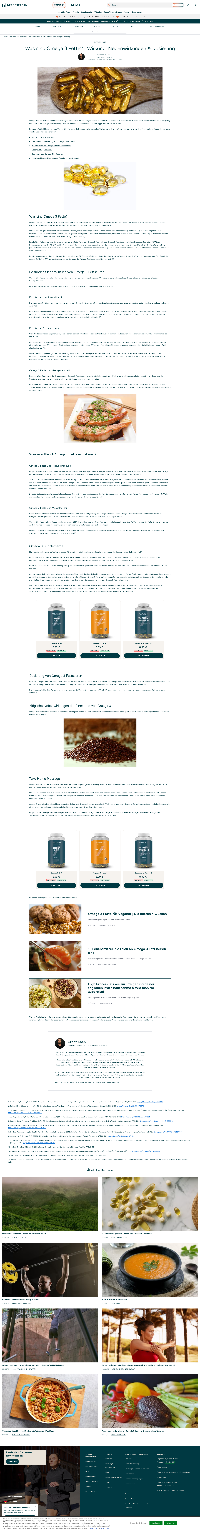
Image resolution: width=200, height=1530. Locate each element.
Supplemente (86, 12)
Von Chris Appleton (21, 1303)
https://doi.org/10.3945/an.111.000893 (145, 1151)
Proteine (108, 1459)
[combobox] (145, 5)
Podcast (134, 26)
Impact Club (161, 1477)
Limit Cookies (156, 1523)
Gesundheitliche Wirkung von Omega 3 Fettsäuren (54, 141)
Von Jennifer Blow (21, 1435)
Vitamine (98, 12)
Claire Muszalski (109, 925)
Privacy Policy (93, 1528)
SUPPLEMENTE (100, 42)
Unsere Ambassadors (157, 26)
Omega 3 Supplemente (42, 150)
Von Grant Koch (104, 57)
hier (86, 1082)
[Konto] (188, 5)
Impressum (129, 1489)
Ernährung (78, 26)
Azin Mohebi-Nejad (45, 384)
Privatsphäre (129, 1474)
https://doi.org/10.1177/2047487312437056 (25, 1113)
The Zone (13, 36)
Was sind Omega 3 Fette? (43, 137)
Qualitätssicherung (132, 1464)
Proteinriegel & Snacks (113, 1477)
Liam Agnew (107, 1003)
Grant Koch (77, 1042)
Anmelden (12, 1461)
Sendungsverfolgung (93, 1481)
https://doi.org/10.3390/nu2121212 (150, 1102)
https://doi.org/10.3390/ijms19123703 (167, 1132)
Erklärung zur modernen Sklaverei (137, 1469)
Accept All (170, 1523)
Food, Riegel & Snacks (113, 12)
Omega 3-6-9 (56, 643)
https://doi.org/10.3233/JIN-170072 (130, 1106)
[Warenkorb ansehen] (195, 5)
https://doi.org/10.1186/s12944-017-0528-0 (156, 1121)
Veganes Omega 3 (100, 643)
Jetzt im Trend (64, 12)
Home (6, 36)
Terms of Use (104, 1528)
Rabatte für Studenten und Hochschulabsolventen (167, 1483)
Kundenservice (90, 1461)
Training (38, 26)
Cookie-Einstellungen (13, 1496)
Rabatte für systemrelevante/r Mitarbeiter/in (173, 1472)
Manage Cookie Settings (138, 1523)
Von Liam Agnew (119, 1238)
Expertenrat (137, 12)
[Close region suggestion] (35, 1506)
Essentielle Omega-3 (143, 643)
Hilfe (87, 1471)
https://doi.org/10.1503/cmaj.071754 (120, 1136)
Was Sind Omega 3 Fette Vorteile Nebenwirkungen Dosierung (49, 36)
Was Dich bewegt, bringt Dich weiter (170, 1490)
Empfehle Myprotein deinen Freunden (167, 1460)
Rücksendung (90, 1476)
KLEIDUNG (75, 5)
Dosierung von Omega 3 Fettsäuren (47, 154)
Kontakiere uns (91, 1466)
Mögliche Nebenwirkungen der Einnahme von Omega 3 (55, 158)
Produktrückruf (91, 1491)
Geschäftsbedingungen (134, 1479)
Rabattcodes (162, 1467)
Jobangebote (130, 1499)
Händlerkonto (130, 1484)
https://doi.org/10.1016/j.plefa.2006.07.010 (39, 1143)
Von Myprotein (19, 1238)
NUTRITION (59, 5)
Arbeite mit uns (130, 1494)
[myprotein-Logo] (14, 5)
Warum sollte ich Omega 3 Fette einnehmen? (51, 146)
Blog (107, 1472)
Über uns (128, 1459)
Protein (76, 12)
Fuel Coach (179, 5)
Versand (88, 1486)
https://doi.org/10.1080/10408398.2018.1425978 (27, 1128)
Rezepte (97, 26)
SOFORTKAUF (56, 656)
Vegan (126, 12)
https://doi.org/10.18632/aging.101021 (135, 1117)
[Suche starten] (109, 5)
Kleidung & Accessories (110, 1465)
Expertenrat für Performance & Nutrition (136, 1505)
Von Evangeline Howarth (24, 1369)
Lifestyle (115, 26)
